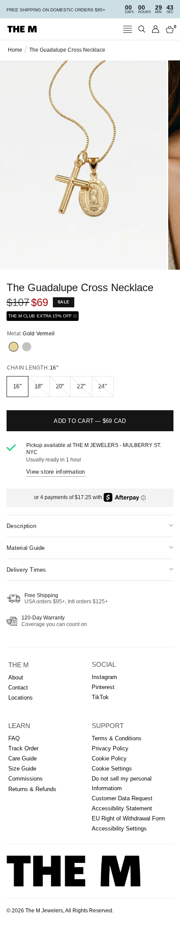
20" (60, 386)
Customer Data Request (122, 798)
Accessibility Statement (122, 808)
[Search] (142, 29)
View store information (55, 471)
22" (81, 386)
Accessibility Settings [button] (119, 828)
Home (15, 50)
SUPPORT (108, 725)
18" (39, 386)
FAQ (14, 738)
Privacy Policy (110, 748)
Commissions (25, 778)
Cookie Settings (112, 768)
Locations (20, 697)
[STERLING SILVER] (26, 347)
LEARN (19, 725)
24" (102, 386)
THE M (18, 665)
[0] (168, 29)
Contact (18, 687)
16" (17, 386)
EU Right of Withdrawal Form (128, 818)
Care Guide (22, 758)
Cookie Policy (109, 758)
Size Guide (22, 768)
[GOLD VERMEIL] (13, 347)
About (15, 677)
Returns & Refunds (32, 789)
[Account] (156, 29)
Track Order (23, 748)
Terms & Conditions (117, 738)
